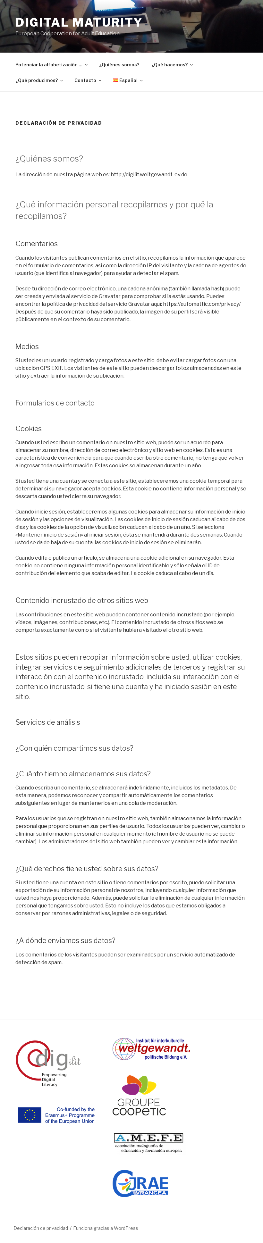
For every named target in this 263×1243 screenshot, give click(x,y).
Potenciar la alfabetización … (48, 64)
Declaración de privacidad (40, 1228)
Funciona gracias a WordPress (105, 1228)
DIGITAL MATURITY (79, 22)
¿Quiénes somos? (119, 64)
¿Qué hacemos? (169, 64)
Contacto (85, 80)
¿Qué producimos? (36, 80)
